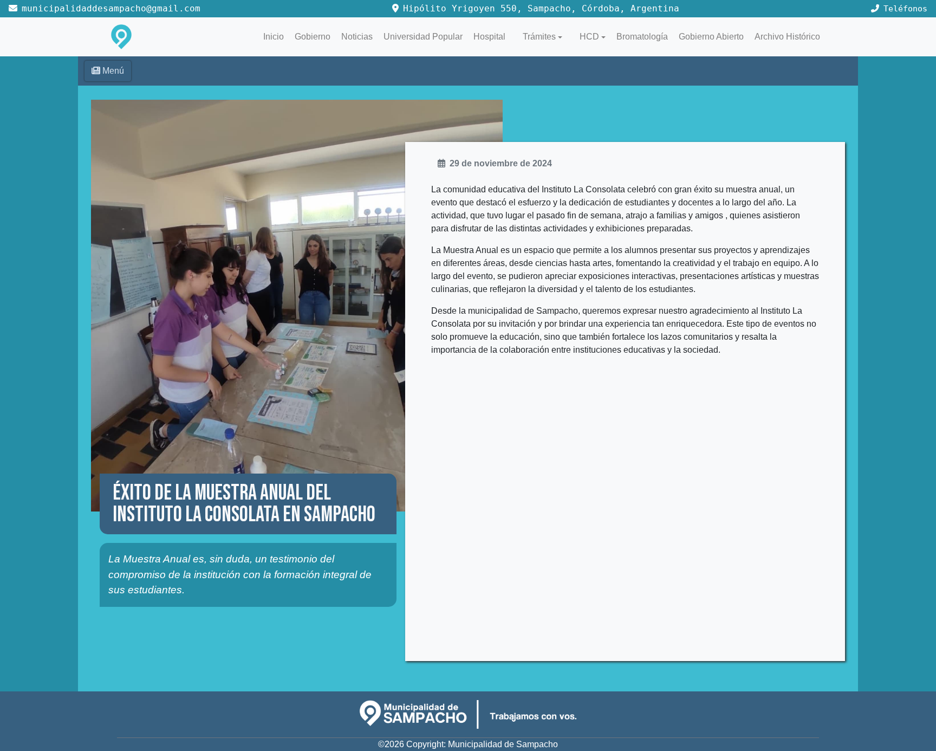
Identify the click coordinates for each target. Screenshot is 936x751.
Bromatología (642, 36)
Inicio (273, 36)
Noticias (357, 36)
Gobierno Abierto (711, 36)
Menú (113, 70)
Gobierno (312, 36)
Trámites (539, 36)
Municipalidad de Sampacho (503, 744)
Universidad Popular (423, 36)
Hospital (489, 36)
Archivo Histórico (787, 36)
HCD (589, 36)
